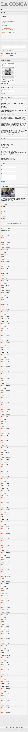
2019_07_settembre (6, 318)
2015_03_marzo (5, 423)
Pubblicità (4, 32)
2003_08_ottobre (5, 710)
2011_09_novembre (6, 504)
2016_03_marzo (5, 400)
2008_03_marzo (5, 595)
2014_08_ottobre (5, 435)
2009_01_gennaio (5, 571)
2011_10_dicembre (5, 502)
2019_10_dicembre (5, 311)
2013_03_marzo (5, 471)
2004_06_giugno (5, 691)
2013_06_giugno (5, 464)
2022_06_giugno (5, 249)
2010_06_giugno (5, 536)
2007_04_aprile (5, 619)
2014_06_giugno (5, 440)
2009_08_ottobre (5, 555)
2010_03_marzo (5, 543)
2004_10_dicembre (5, 681)
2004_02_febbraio (5, 700)
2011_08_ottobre (5, 507)
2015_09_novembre (6, 409)
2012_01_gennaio (5, 500)
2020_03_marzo (5, 304)
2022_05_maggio (5, 252)
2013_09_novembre (6, 457)
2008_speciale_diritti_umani (7, 574)
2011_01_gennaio (5, 524)
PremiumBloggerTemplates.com (22, 729)
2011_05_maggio (5, 514)
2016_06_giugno (5, 392)
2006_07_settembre (6, 638)
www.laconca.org (7, 28)
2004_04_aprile (5, 695)
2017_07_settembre (6, 366)
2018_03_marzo (5, 352)
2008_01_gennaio (5, 600)
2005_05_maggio (5, 669)
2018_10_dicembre (5, 335)
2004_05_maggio (5, 693)
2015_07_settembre (6, 414)
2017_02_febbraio (5, 378)
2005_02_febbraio (5, 676)
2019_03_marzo (5, 328)
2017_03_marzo (5, 376)
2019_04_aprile (5, 326)
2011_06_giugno (5, 512)
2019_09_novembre (6, 314)
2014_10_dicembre (5, 431)
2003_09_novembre (6, 707)
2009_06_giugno (5, 559)
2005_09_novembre (6, 660)
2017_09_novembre (6, 361)
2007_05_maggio (5, 617)
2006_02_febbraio (5, 650)
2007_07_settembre (6, 612)
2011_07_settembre (6, 509)
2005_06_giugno (5, 667)
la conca (13, 727)
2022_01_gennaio (5, 261)
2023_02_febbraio (5, 235)
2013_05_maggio (5, 466)
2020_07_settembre (6, 295)
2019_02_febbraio (5, 330)
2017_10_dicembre (5, 359)
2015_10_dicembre (5, 407)
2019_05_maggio (5, 323)
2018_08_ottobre (5, 340)
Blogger (19, 223)
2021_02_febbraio (5, 283)
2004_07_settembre (6, 688)
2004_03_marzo (5, 698)
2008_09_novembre (6, 581)
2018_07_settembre (6, 342)
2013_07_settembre (6, 462)
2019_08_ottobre (5, 316)
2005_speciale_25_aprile (6, 655)
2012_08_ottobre (5, 483)
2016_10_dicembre (5, 383)
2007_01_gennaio (5, 626)
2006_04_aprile (5, 645)
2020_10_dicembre (5, 287)
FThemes (5, 729)
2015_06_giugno (5, 416)
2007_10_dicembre (5, 605)
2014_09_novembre (6, 433)
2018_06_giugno (5, 345)
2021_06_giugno (5, 273)
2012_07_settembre (6, 485)
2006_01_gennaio (5, 652)
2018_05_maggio (5, 347)
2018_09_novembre (6, 337)
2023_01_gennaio (5, 237)
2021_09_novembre (6, 266)
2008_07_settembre (6, 586)
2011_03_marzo (5, 519)
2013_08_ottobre (5, 459)
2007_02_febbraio (5, 624)
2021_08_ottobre (5, 268)
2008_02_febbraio (5, 598)
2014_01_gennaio (5, 452)
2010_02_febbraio (5, 545)
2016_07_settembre (6, 390)
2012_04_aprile (5, 493)
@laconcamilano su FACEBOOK (8, 55)
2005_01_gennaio (5, 679)
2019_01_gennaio (5, 333)
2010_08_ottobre (5, 531)
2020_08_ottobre (5, 292)
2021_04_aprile (5, 278)
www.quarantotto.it (10, 153)
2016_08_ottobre (5, 388)
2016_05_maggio (5, 395)
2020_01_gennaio (5, 309)
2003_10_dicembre (5, 705)
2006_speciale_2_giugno (6, 629)
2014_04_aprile (5, 445)
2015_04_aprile (5, 421)
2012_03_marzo (5, 495)
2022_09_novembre (6, 242)
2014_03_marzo (5, 447)
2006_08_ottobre (5, 636)
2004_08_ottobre (5, 686)
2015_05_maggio (5, 419)
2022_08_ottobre (5, 244)
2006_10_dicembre (5, 631)
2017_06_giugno (5, 369)
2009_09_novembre (6, 552)
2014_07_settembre (6, 438)
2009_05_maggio (5, 562)
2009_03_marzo (5, 567)
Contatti (4, 16)
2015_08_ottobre (5, 411)
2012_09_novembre (6, 481)
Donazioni (4, 206)
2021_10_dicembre (5, 264)
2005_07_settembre (6, 664)
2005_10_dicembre (5, 657)
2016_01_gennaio (5, 404)
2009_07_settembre (6, 557)
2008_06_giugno (5, 588)
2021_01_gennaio (5, 285)
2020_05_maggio (5, 299)
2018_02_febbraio (5, 354)
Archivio (3, 209)
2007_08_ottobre (5, 609)
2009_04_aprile (5, 564)
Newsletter (4, 216)
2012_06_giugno (5, 488)
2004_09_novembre (6, 683)
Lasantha (15, 729)
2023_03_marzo (5, 233)
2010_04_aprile (5, 540)
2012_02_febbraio (5, 497)
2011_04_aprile (5, 516)
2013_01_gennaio (5, 476)
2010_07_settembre (6, 533)
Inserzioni (4, 213)
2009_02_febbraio (5, 569)
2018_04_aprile (5, 349)
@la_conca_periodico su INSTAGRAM (9, 53)
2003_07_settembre (6, 712)
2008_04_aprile (5, 593)
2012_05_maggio (5, 490)
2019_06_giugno (5, 321)
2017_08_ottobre (5, 364)
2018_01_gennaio (5, 357)
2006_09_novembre (6, 633)
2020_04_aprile (5, 302)
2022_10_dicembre (5, 240)
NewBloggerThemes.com (14, 730)
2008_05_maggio (5, 590)
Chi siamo (4, 211)
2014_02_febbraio (5, 450)
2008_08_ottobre (5, 583)
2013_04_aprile (5, 469)
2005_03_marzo (5, 674)
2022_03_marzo (5, 256)
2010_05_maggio (5, 538)
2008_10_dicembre (5, 578)
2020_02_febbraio (5, 306)
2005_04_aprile (5, 671)
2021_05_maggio (5, 275)
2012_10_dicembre (5, 478)
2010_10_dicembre (5, 526)
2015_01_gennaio (5, 428)
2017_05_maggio (5, 371)
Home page (14, 42)
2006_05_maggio (5, 643)
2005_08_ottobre (5, 662)
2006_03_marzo (5, 648)
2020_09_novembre (6, 290)
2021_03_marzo (5, 280)
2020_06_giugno (5, 297)
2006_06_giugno (5, 640)
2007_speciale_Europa (6, 602)
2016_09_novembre (6, 385)
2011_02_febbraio (5, 521)
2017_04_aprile (5, 373)
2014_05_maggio (5, 442)
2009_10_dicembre (5, 550)
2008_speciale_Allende (6, 576)
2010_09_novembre (6, 528)
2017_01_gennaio (5, 380)
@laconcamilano (9, 29)
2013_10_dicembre (5, 454)
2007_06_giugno (5, 614)
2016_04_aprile (5, 397)
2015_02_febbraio (5, 426)
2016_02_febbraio (5, 402)
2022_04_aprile (5, 254)
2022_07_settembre (6, 247)
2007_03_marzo (5, 621)
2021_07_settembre (6, 271)
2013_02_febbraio (5, 473)
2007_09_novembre (6, 607)
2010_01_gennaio (5, 547)
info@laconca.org (7, 26)
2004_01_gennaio (5, 703)
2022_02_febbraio (5, 259)
